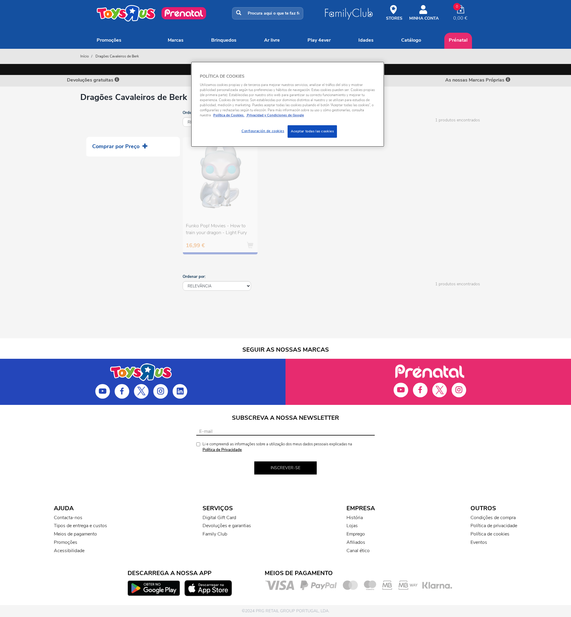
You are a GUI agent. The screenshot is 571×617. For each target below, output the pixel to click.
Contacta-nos (68, 517)
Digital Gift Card (219, 517)
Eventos (478, 542)
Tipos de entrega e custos (80, 525)
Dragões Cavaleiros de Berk (117, 56)
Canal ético (358, 550)
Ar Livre (272, 40)
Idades (366, 40)
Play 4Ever (319, 40)
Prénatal (458, 40)
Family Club (215, 534)
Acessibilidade (69, 550)
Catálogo (411, 40)
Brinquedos (223, 40)
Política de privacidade (493, 525)
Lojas (352, 525)
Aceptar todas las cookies (312, 131)
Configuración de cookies (262, 131)
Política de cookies (489, 534)
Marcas (175, 40)
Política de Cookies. (228, 115)
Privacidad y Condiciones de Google (275, 115)
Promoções (109, 40)
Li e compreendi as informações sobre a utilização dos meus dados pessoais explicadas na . (277, 446)
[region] (287, 104)
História (354, 517)
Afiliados (355, 542)
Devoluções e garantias (227, 525)
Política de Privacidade (222, 449)
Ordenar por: (194, 276)
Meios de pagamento (75, 534)
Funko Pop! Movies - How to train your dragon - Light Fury (216, 229)
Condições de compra (493, 517)
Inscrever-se (285, 468)
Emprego (355, 534)
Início (84, 56)
